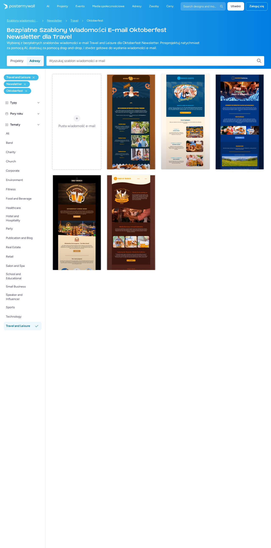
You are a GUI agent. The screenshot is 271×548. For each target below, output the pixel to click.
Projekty (17, 61)
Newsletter (54, 20)
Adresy (34, 61)
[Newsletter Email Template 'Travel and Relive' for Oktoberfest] (239, 122)
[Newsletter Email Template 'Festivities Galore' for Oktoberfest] (131, 122)
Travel (74, 20)
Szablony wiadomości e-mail (23, 20)
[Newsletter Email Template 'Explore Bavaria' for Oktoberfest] (185, 122)
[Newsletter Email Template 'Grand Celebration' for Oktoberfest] (131, 222)
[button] (38, 102)
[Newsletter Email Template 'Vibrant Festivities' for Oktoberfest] (76, 222)
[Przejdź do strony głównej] (17, 6)
